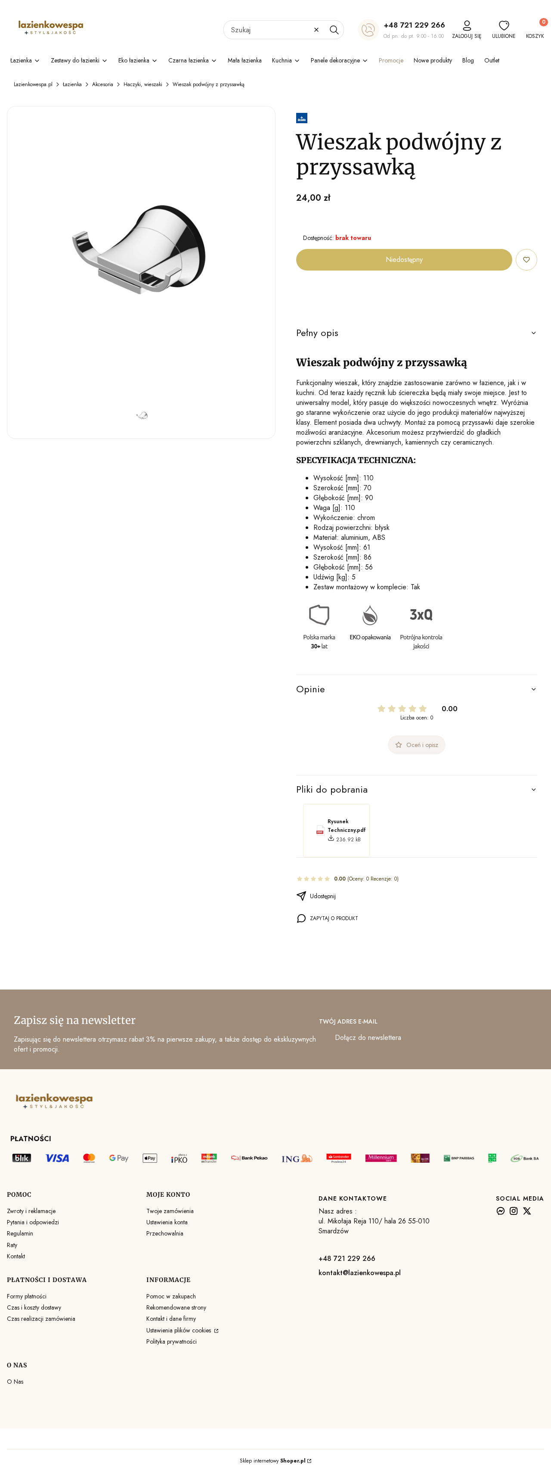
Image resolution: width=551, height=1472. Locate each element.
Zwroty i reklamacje (31, 1211)
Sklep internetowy (273, 1461)
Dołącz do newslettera (368, 1038)
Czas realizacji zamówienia (41, 1318)
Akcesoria (102, 84)
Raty (12, 1245)
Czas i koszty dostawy (34, 1307)
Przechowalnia (164, 1233)
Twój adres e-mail (348, 1021)
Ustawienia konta (167, 1222)
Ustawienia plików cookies (179, 1330)
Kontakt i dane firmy (171, 1318)
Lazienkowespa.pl (33, 84)
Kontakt (16, 1256)
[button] (334, 29)
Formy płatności (26, 1296)
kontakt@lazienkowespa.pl (360, 1273)
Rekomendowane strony (176, 1307)
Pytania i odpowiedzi (33, 1222)
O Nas (15, 1381)
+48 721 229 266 (414, 25)
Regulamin (20, 1233)
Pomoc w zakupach (171, 1296)
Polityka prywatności (171, 1341)
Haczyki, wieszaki (143, 84)
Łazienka (72, 84)
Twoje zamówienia (170, 1211)
